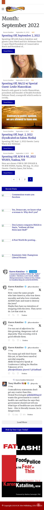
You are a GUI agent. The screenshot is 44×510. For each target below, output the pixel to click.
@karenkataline (33, 287)
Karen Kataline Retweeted (25, 380)
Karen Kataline (8, 32)
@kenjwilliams (15, 369)
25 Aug (10, 386)
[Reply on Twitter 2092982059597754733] (9, 315)
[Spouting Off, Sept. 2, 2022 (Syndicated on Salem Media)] (22, 117)
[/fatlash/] (22, 465)
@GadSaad (36, 369)
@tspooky (34, 383)
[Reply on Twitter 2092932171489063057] (9, 373)
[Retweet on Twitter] (14, 380)
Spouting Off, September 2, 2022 (21, 35)
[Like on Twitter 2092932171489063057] (18, 373)
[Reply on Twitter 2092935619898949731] (9, 340)
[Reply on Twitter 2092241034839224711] (9, 414)
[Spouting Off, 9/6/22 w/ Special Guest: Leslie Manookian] (22, 66)
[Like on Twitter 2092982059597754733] (18, 315)
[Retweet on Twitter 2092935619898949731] (14, 340)
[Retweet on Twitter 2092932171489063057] (14, 373)
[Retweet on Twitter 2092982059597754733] (14, 315)
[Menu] (3, 9)
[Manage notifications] (38, 505)
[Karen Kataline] (15, 9)
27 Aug (10, 289)
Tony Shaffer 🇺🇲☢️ (17, 383)
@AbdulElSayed (34, 395)
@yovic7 (27, 369)
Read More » (8, 51)
